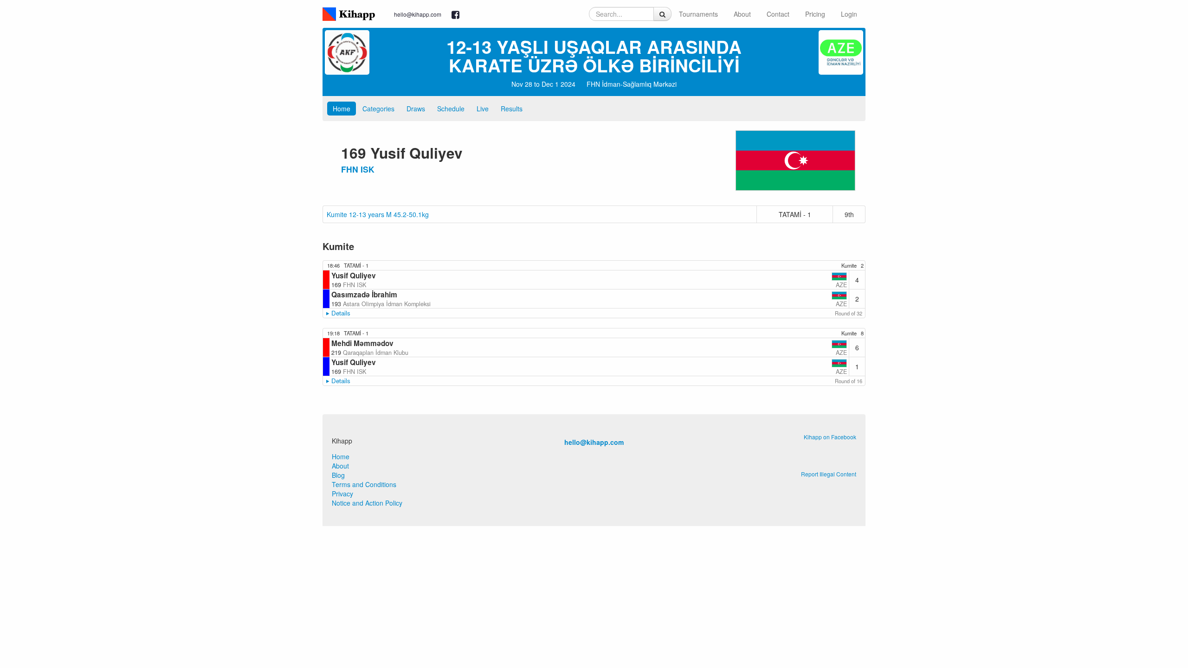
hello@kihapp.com (417, 14)
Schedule (451, 108)
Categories (378, 108)
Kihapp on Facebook (830, 437)
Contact (778, 14)
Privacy (342, 493)
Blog (338, 475)
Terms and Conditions (364, 484)
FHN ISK (357, 169)
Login (849, 14)
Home (341, 108)
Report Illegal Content (828, 474)
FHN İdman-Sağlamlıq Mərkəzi (632, 84)
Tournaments (698, 14)
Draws (416, 108)
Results (512, 108)
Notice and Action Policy (367, 502)
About (742, 14)
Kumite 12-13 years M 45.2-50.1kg (378, 214)
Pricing (815, 14)
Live (483, 108)
